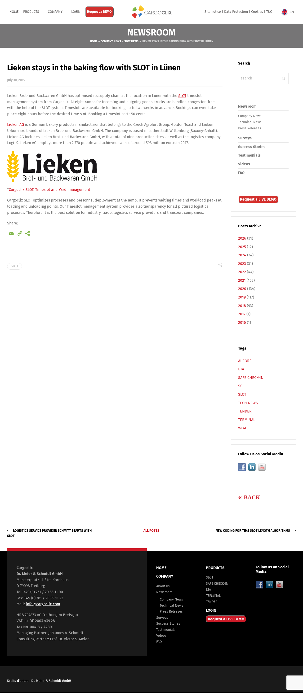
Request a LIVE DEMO (258, 199)
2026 (242, 238)
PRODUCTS (31, 12)
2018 (242, 305)
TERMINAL (246, 419)
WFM (242, 428)
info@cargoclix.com (43, 604)
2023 (242, 263)
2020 (242, 288)
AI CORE (245, 361)
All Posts (151, 531)
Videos (244, 164)
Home (13, 12)
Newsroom (247, 106)
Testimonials (249, 155)
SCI (241, 386)
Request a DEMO (99, 12)
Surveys (245, 138)
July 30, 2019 (16, 80)
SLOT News (131, 41)
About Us (163, 586)
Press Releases (249, 128)
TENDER (245, 411)
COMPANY (55, 12)
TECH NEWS (248, 403)
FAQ (241, 173)
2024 (242, 255)
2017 (241, 314)
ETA (241, 369)
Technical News (250, 122)
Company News (111, 41)
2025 (242, 247)
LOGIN (211, 610)
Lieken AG (15, 124)
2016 (242, 322)
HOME (161, 568)
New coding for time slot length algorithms (253, 531)
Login (75, 12)
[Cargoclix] (151, 12)
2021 (242, 280)
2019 (242, 297)
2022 (242, 272)
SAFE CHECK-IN (250, 377)
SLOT (182, 95)
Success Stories (251, 147)
